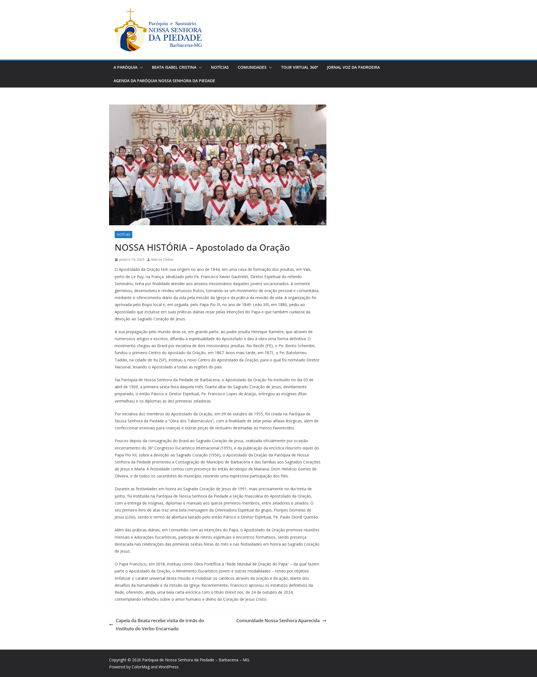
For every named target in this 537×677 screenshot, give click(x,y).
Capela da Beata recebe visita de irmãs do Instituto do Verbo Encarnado (160, 624)
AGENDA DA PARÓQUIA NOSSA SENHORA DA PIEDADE (164, 80)
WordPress (168, 666)
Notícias (220, 67)
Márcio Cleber (162, 259)
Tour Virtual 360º (299, 67)
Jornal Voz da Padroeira (353, 67)
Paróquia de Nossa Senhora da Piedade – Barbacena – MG (195, 659)
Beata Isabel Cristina (174, 67)
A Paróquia (125, 67)
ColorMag (141, 666)
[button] (140, 67)
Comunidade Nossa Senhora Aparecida (278, 620)
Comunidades (252, 67)
